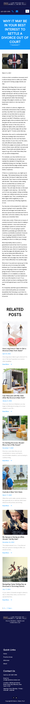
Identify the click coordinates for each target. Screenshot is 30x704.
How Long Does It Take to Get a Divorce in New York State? (14, 350)
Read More (5, 364)
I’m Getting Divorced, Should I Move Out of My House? (13, 444)
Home (5, 654)
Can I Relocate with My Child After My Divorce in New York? (13, 397)
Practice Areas (7, 657)
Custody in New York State (12, 492)
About (5, 664)
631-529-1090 (6, 11)
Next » (10, 608)
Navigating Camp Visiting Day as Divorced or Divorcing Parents (14, 585)
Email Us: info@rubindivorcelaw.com (11, 679)
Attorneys (6, 660)
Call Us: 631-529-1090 (10, 675)
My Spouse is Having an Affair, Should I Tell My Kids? (13, 538)
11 (7, 608)
